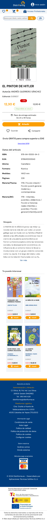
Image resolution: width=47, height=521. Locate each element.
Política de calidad (23, 428)
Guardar (14, 130)
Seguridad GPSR (23, 144)
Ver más (23, 260)
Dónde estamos (23, 450)
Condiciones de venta (23, 422)
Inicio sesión (40, 5)
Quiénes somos (23, 447)
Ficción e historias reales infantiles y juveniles (29, 206)
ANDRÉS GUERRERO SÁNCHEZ (26, 91)
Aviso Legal (23, 425)
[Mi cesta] (14, 11)
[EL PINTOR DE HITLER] (23, 48)
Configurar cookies (23, 437)
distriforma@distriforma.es (23, 399)
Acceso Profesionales (36, 11)
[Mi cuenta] (25, 11)
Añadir (25, 124)
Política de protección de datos (23, 431)
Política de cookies (23, 434)
